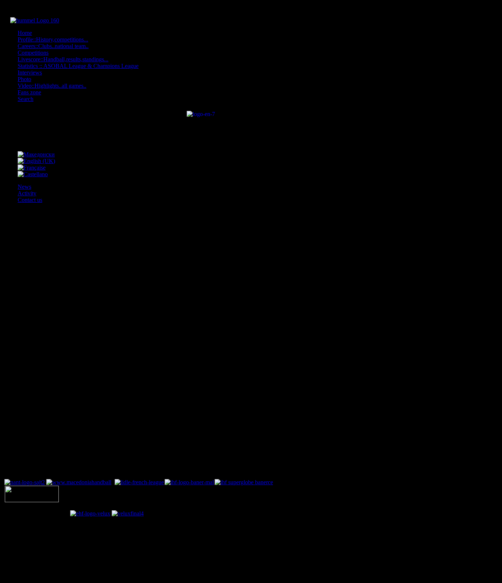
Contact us (30, 200)
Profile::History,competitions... (53, 39)
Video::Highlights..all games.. (52, 86)
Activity (27, 193)
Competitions (33, 53)
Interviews (30, 72)
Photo (24, 79)
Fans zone (29, 92)
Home (25, 33)
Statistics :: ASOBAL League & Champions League (78, 66)
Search (25, 99)
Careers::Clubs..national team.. (53, 46)
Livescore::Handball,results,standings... (63, 59)
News (24, 187)
